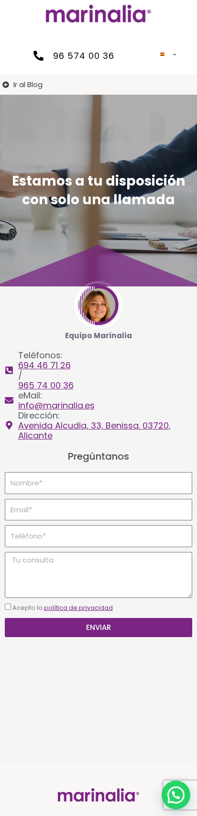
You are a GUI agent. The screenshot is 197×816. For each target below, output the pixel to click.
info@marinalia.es (56, 405)
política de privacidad (78, 608)
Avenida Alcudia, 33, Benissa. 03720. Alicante (94, 430)
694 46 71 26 (44, 365)
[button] (176, 795)
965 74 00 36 (46, 385)
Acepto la (62, 608)
